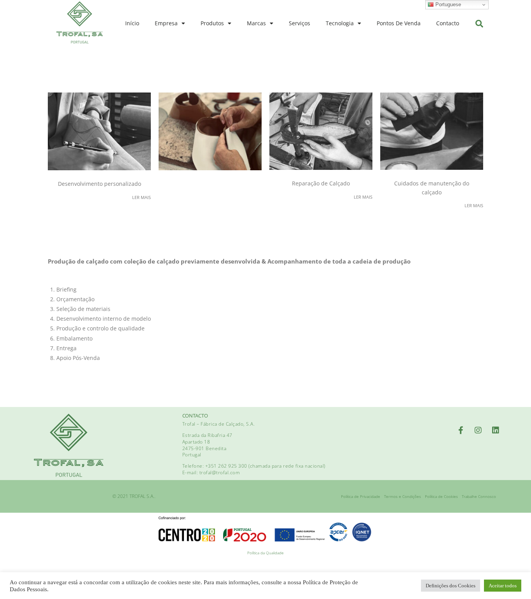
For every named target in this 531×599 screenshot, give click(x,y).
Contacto (447, 23)
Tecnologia (340, 23)
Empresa (166, 23)
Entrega (66, 348)
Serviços (299, 23)
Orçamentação (75, 299)
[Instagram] (478, 430)
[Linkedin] (496, 430)
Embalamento (74, 338)
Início (132, 23)
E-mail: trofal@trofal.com (211, 472)
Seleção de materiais (83, 309)
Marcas (256, 23)
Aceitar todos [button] (503, 586)
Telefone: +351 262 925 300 (215, 466)
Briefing (66, 289)
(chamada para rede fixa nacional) (286, 466)
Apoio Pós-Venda (78, 357)
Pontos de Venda (399, 23)
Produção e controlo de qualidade (100, 328)
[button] (479, 23)
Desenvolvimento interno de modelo (103, 318)
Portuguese (447, 4)
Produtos (212, 23)
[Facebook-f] (461, 430)
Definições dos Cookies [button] (450, 586)
